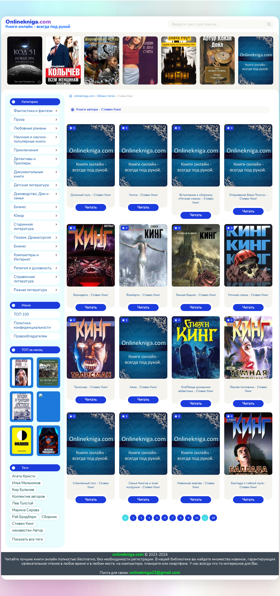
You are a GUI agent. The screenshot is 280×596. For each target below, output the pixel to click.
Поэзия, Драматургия (32, 237)
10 (196, 518)
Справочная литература (24, 279)
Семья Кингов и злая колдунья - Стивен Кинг (143, 485)
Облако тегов (105, 96)
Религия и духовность (32, 268)
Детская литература (31, 185)
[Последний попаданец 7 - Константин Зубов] (48, 440)
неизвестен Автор (27, 530)
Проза (19, 119)
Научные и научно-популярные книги (30, 139)
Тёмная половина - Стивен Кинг (248, 389)
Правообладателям (30, 336)
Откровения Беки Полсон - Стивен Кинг (248, 197)
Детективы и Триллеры (25, 161)
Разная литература (30, 289)
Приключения (26, 150)
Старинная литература (24, 226)
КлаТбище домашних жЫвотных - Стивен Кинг (196, 389)
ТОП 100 (21, 314)
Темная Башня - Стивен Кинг (196, 295)
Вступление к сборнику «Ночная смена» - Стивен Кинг (196, 199)
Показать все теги (27, 539)
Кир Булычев (23, 489)
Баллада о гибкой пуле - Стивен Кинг (248, 485)
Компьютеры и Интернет (26, 257)
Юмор (19, 215)
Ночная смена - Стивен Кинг (248, 295)
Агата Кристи (23, 476)
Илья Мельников (26, 482)
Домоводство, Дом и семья (31, 196)
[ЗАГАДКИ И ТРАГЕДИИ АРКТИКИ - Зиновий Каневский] (21, 406)
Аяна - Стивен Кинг (143, 387)
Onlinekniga (37, 23)
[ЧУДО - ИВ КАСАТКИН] (255, 60)
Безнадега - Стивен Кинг (90, 295)
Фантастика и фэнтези (33, 110)
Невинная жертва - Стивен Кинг (196, 485)
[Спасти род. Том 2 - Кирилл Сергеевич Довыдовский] (21, 372)
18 (213, 518)
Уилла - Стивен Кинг (143, 195)
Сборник (49, 516)
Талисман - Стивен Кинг (91, 387)
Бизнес (20, 206)
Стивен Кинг (23, 523)
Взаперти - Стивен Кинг (143, 295)
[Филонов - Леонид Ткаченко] (21, 440)
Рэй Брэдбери (24, 516)
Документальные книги (28, 174)
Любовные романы (30, 128)
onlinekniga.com (84, 96)
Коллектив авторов (28, 496)
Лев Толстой (22, 503)
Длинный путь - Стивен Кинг (90, 195)
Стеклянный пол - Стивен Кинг (91, 485)
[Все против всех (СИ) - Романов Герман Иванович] (48, 372)
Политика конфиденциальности (32, 325)
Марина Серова (25, 510)
